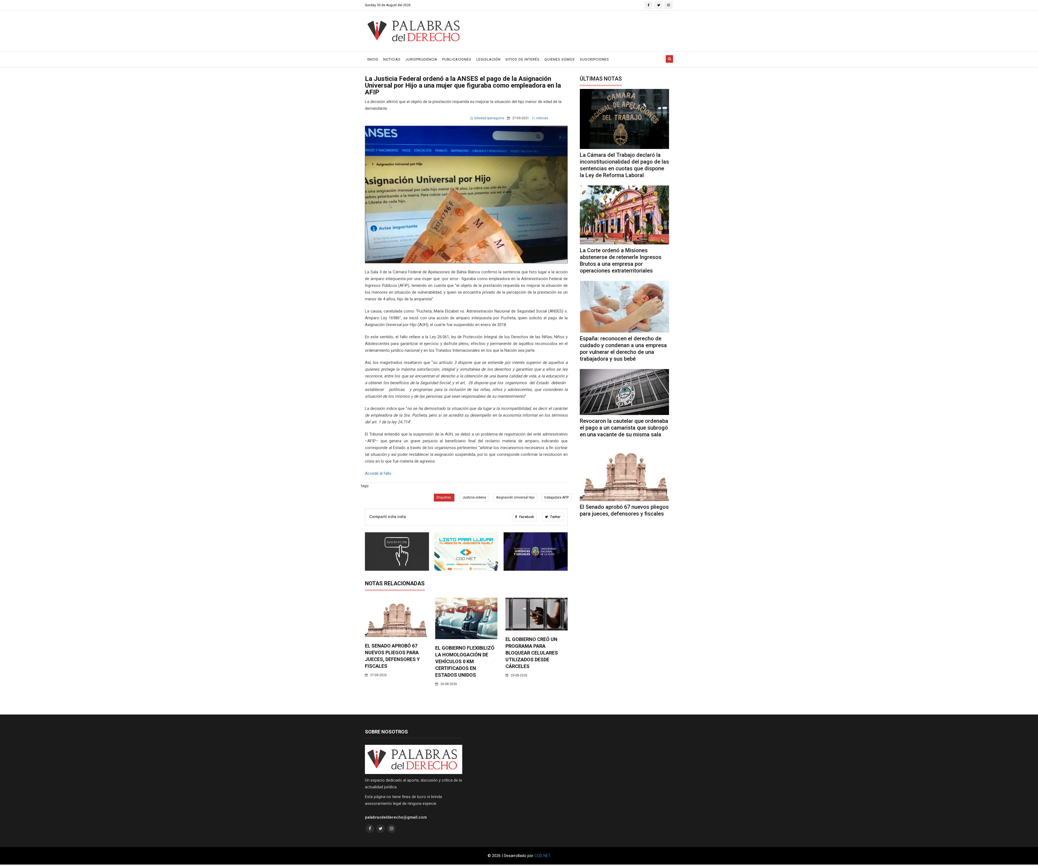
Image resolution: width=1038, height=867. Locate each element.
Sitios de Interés (522, 59)
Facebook (526, 517)
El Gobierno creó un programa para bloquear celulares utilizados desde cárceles (531, 652)
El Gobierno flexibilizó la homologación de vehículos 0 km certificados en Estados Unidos (464, 661)
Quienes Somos (559, 59)
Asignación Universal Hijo (515, 497)
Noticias (392, 59)
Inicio (372, 59)
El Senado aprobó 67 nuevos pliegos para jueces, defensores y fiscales (624, 510)
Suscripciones (594, 59)
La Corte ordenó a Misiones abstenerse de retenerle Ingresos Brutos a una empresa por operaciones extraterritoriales (620, 260)
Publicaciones (456, 59)
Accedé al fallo (378, 473)
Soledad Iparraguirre (489, 118)
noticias (542, 118)
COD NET (542, 855)
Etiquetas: (444, 497)
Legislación (488, 59)
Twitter (554, 517)
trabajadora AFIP (556, 497)
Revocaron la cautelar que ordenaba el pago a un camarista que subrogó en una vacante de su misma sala (624, 428)
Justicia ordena (474, 497)
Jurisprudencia (421, 59)
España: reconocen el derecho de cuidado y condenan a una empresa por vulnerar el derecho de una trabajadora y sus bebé (623, 348)
